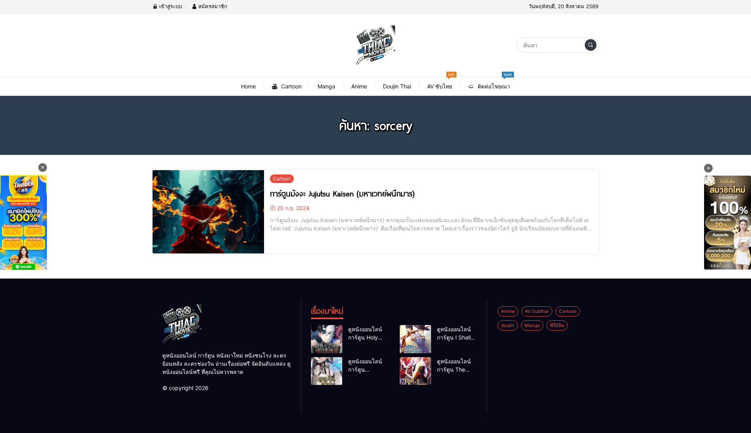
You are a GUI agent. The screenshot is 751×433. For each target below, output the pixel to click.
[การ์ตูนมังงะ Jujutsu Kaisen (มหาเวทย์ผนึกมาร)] (208, 212)
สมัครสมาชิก (212, 6)
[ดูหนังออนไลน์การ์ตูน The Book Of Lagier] (415, 371)
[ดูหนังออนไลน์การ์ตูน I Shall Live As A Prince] (415, 339)
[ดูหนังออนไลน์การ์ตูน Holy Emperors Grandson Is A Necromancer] (326, 339)
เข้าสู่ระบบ (170, 6)
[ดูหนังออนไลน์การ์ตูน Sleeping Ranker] (326, 371)
